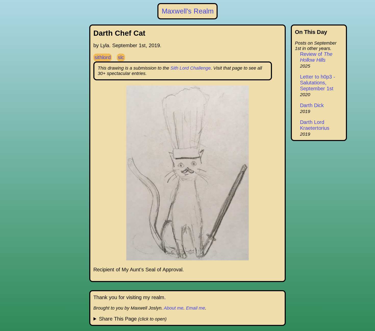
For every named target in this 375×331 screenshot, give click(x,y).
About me (173, 308)
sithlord (102, 57)
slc (121, 57)
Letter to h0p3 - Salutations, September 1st (317, 82)
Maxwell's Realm (188, 11)
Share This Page (118, 319)
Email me (195, 308)
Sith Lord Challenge (190, 68)
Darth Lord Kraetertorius (314, 125)
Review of (316, 57)
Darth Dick (312, 105)
